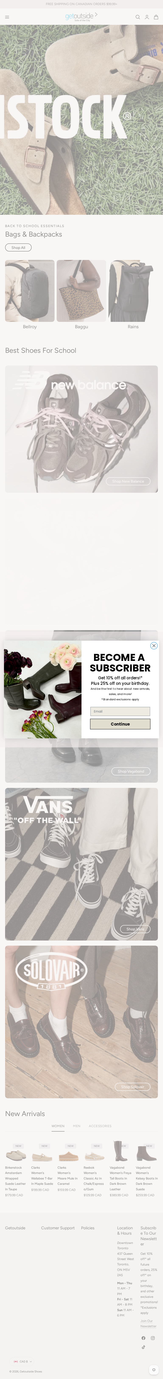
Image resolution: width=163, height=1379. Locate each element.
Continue (120, 724)
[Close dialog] (153, 645)
